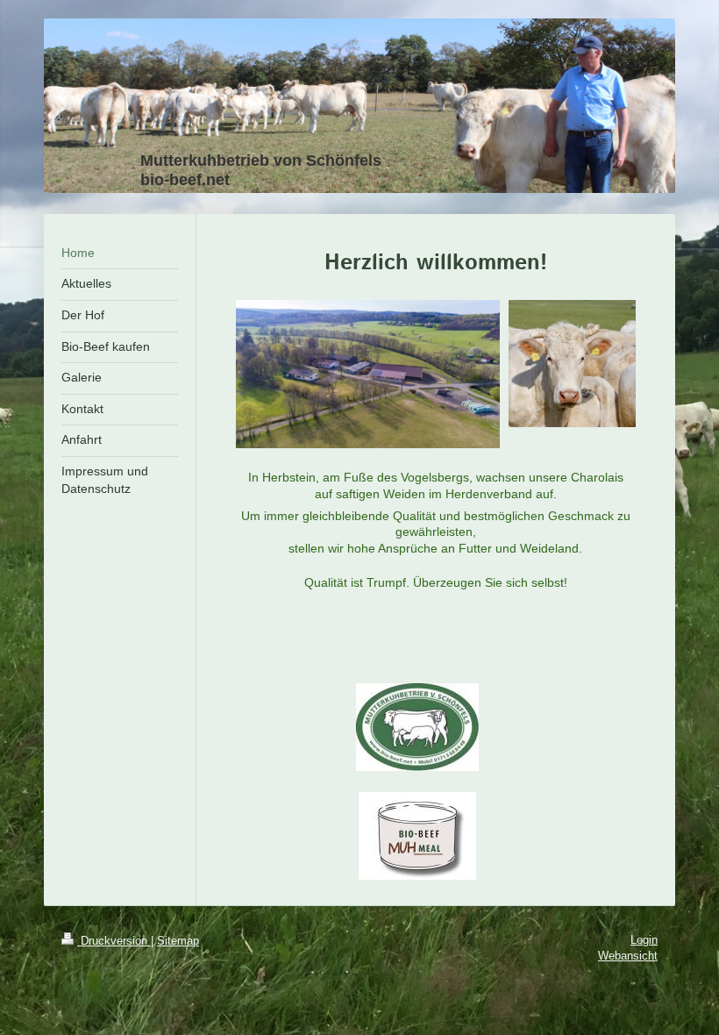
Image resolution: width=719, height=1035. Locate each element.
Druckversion (114, 940)
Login (644, 939)
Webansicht (628, 955)
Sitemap (178, 940)
